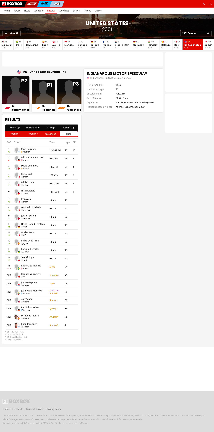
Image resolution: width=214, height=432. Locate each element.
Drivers (77, 10)
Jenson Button (28, 215)
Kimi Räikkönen (29, 323)
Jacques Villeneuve (31, 273)
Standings (64, 10)
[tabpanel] (41, 239)
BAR (24, 235)
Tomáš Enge (27, 257)
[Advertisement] (83, 59)
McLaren (26, 151)
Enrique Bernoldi (30, 248)
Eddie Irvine (27, 182)
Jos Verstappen (29, 282)
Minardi (25, 301)
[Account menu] (210, 4)
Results (51, 10)
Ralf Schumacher (30, 307)
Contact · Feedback (12, 408)
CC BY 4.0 (45, 423)
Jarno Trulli (27, 173)
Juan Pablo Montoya (31, 290)
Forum (17, 10)
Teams (87, 10)
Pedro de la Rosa (30, 240)
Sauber (25, 193)
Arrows (25, 251)
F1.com (84, 423)
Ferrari (25, 160)
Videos (98, 10)
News (27, 10)
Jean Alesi (26, 198)
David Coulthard (29, 165)
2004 (150, 102)
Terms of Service (34, 408)
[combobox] (195, 33)
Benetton (26, 210)
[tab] (15, 127)
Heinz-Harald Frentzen (33, 223)
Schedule (38, 10)
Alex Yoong (27, 298)
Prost (24, 226)
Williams (26, 293)
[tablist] (41, 128)
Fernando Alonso (30, 315)
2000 (141, 106)
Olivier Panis (27, 232)
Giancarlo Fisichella (31, 207)
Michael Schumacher (32, 157)
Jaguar (25, 185)
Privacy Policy (54, 408)
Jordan (25, 176)
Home (7, 10)
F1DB (24, 423)
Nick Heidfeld (28, 190)
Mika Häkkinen (29, 148)
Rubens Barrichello (31, 265)
